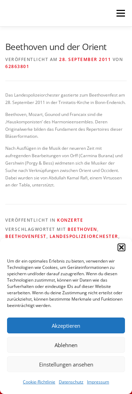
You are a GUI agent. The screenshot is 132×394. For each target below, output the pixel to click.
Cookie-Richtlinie (39, 382)
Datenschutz (71, 382)
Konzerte (70, 220)
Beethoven (82, 229)
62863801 (17, 66)
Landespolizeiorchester (84, 236)
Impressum (98, 382)
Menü (120, 13)
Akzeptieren (66, 325)
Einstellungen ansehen (66, 364)
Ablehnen (66, 345)
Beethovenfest (25, 236)
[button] (121, 247)
